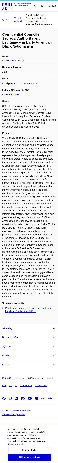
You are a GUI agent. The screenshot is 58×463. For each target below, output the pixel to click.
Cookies (21, 414)
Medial (49, 378)
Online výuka (41, 385)
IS (16, 385)
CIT (10, 385)
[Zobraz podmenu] (51, 328)
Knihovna (19, 378)
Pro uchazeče (10, 337)
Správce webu (9, 414)
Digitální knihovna (35, 378)
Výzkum (6, 346)
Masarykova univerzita (20, 411)
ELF (4, 385)
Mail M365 (7, 378)
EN (41, 6)
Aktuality (7, 328)
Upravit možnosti (15, 444)
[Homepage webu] (16, 6)
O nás (5, 364)
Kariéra (6, 355)
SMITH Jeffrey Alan (11, 61)
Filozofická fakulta (10, 95)
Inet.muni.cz (26, 385)
